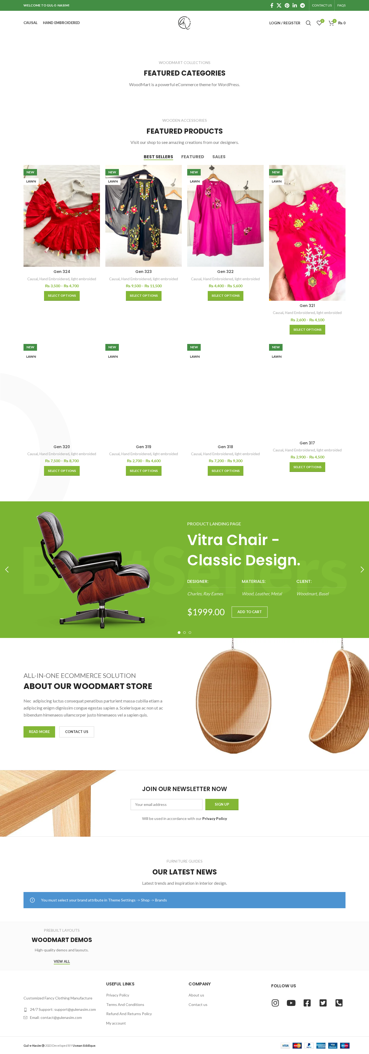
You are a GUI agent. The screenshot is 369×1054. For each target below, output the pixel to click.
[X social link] (279, 5)
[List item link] (61, 1009)
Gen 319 (143, 447)
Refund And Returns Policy (129, 1013)
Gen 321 (307, 305)
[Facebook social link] (272, 5)
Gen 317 (307, 443)
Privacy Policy (117, 995)
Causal (32, 279)
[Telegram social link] (302, 5)
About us (196, 995)
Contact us (198, 1004)
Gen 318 (225, 447)
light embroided (83, 279)
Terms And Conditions (125, 1004)
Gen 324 (61, 271)
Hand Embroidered (54, 279)
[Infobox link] (211, 588)
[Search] (308, 23)
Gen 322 (225, 271)
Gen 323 (143, 271)
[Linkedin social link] (294, 5)
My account (116, 1023)
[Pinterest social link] (287, 5)
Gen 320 (61, 447)
